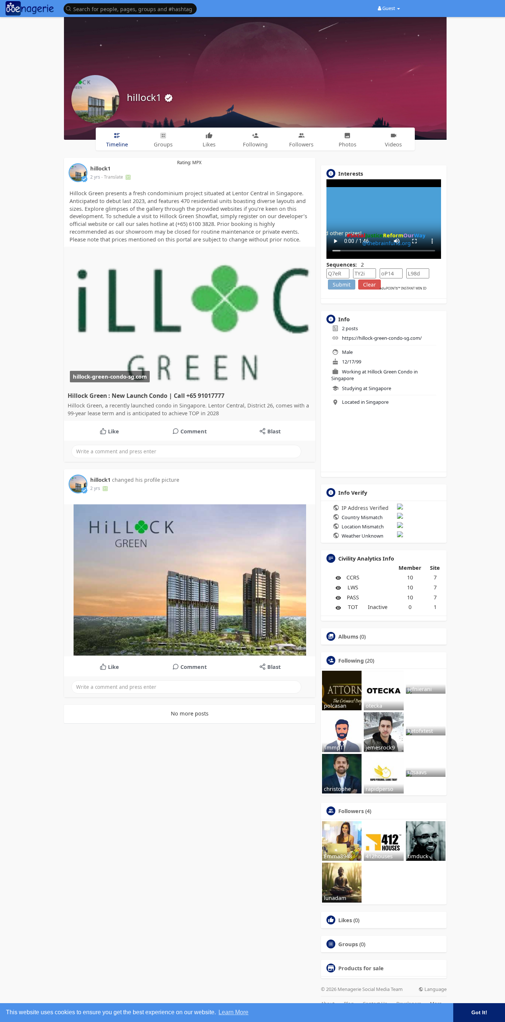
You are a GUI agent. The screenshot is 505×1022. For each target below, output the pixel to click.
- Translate (112, 177)
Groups (348, 944)
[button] (132, 8)
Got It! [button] (479, 1012)
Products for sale (361, 968)
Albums (348, 636)
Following (351, 660)
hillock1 (145, 97)
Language (435, 989)
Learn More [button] (233, 1012)
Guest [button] (388, 8)
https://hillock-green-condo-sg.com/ (382, 338)
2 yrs (95, 177)
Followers (351, 811)
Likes (345, 920)
